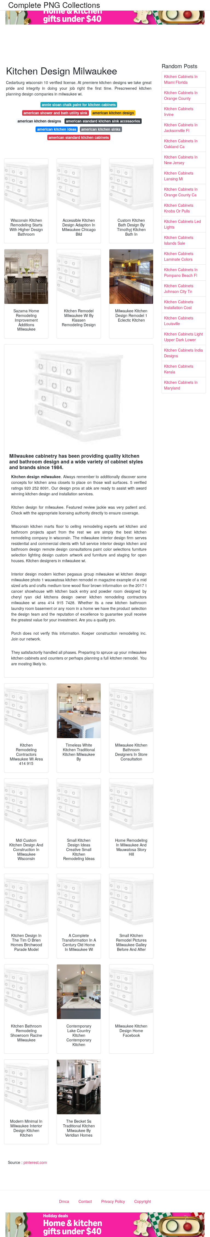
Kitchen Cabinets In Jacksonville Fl (181, 127)
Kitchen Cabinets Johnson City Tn (178, 288)
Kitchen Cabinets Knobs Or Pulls (178, 208)
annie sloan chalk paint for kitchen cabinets (79, 104)
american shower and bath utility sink (55, 112)
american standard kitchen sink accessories (103, 121)
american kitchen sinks (100, 129)
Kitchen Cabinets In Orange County (181, 95)
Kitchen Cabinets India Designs (183, 352)
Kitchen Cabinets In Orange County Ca (181, 191)
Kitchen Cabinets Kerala (178, 369)
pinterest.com (35, 1162)
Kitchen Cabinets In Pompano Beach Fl (181, 272)
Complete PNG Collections (54, 4)
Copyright (142, 1201)
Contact (85, 1201)
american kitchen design (113, 112)
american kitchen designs (39, 121)
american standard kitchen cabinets (79, 137)
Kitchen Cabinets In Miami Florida (181, 79)
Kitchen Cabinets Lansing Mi (178, 175)
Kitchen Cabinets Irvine (178, 111)
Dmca (64, 1201)
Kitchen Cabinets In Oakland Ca (181, 143)
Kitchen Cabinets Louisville (178, 320)
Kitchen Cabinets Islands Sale (178, 240)
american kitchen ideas (56, 129)
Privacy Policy (113, 1201)
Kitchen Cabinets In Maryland (181, 385)
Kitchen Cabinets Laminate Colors (178, 256)
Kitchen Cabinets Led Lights (182, 224)
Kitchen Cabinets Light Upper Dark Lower (183, 336)
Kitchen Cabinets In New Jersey (181, 159)
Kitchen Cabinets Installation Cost (178, 304)
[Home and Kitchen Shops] (105, 11)
